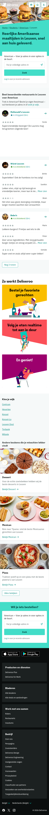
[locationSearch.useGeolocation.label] (42, 65)
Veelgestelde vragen (13, 762)
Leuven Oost (8, 424)
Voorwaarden (10, 771)
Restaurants (10, 718)
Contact (8, 766)
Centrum (6, 404)
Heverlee (6, 409)
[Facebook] (3, 810)
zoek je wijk (33, 104)
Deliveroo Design (12, 753)
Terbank (6, 429)
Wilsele (5, 434)
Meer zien (42, 191)
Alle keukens (10, 693)
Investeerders (11, 748)
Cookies (8, 780)
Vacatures (9, 723)
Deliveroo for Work (13, 677)
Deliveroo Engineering (14, 757)
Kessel (5, 414)
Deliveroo (10, 5)
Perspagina (9, 743)
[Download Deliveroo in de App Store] (11, 653)
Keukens (14, 27)
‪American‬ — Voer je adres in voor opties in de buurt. (24, 57)
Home (5, 27)
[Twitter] (8, 810)
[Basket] (31, 4)
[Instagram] (14, 810)
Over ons (9, 739)
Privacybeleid (10, 776)
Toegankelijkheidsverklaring (16, 794)
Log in (6, 79)
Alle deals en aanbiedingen (16, 697)
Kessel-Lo (6, 419)
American (23, 27)
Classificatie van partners (15, 785)
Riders (8, 714)
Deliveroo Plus (11, 672)
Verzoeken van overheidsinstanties (19, 789)
